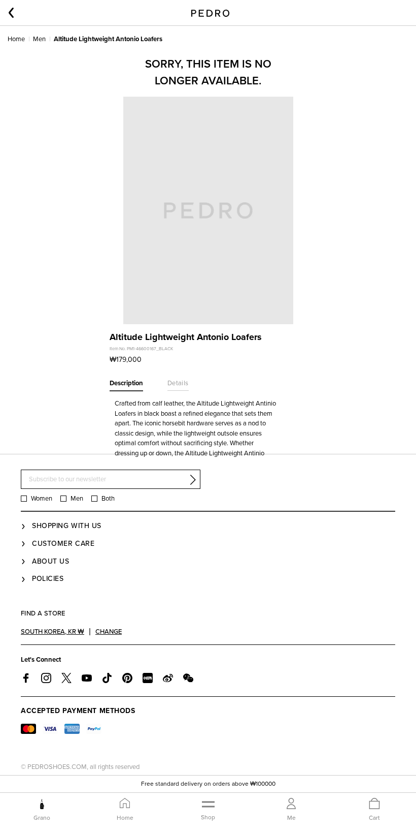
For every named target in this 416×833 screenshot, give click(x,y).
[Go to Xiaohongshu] (148, 678)
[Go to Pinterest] (127, 678)
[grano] (42, 804)
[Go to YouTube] (87, 678)
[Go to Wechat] (188, 678)
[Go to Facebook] (26, 678)
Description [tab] (126, 383)
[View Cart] (374, 804)
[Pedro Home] (210, 13)
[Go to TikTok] (107, 678)
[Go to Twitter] (66, 678)
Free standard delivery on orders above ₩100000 (208, 783)
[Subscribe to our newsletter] (193, 479)
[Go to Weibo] (168, 678)
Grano (41, 817)
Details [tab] (178, 383)
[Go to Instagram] (46, 678)
